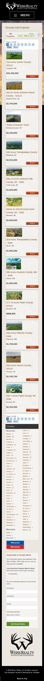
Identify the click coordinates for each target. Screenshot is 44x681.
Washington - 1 (28, 527)
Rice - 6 (25, 498)
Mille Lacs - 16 (27, 479)
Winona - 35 (27, 530)
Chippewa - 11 (11, 445)
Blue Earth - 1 (10, 538)
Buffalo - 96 (10, 437)
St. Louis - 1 (27, 508)
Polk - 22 (9, 490)
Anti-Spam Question (13, 612)
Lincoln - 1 (9, 477)
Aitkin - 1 (9, 532)
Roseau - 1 (26, 500)
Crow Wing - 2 (27, 441)
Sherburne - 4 (27, 506)
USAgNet (36, 672)
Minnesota (15, 546)
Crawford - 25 (10, 450)
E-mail (9, 604)
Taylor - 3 (9, 512)
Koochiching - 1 (28, 468)
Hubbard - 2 (27, 460)
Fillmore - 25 (27, 452)
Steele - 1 (26, 514)
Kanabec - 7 (27, 465)
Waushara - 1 (10, 525)
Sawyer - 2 (9, 504)
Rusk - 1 (9, 498)
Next (16, 47)
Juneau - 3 (9, 471)
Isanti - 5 (25, 463)
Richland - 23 (10, 493)
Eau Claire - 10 (11, 458)
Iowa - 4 (9, 466)
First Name (10, 588)
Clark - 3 (9, 447)
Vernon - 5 (9, 517)
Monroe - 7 (10, 479)
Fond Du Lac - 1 (11, 461)
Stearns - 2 (26, 511)
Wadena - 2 (26, 524)
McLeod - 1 (26, 473)
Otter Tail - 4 (27, 492)
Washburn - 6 (10, 520)
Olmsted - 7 (26, 489)
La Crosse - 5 (10, 474)
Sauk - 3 (9, 501)
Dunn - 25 (9, 455)
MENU (25, 15)
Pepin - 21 (9, 485)
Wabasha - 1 (27, 522)
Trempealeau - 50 (12, 514)
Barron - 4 (9, 434)
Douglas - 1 (26, 447)
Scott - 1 (25, 503)
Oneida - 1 (9, 482)
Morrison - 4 (27, 481)
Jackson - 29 (10, 469)
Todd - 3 (25, 519)
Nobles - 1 (26, 487)
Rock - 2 (9, 496)
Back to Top (22, 679)
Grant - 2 (9, 463)
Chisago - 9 (26, 438)
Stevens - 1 (26, 516)
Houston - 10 (27, 457)
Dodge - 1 (9, 453)
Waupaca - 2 (10, 522)
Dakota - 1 (26, 444)
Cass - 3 (25, 433)
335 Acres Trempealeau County (21, 152)
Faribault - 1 (27, 449)
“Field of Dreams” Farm (17, 125)
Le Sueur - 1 (27, 471)
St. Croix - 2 (10, 509)
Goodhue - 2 (27, 455)
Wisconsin (15, 542)
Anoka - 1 (9, 535)
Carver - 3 (26, 430)
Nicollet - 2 (26, 484)
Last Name (10, 596)
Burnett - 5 (9, 439)
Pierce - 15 (10, 488)
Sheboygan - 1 (11, 506)
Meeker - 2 (26, 476)
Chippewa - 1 (27, 436)
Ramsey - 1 (26, 495)
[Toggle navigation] (16, 16)
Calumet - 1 (10, 442)
